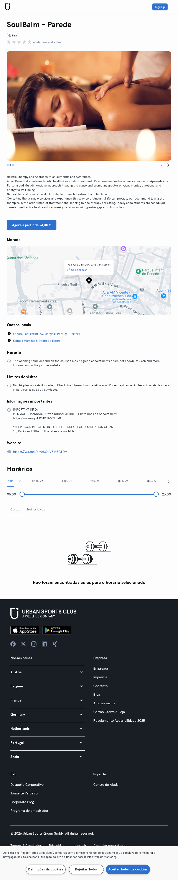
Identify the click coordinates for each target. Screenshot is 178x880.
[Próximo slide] (168, 165)
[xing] (54, 644)
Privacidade (57, 845)
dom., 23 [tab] (37, 481)
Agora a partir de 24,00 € (31, 225)
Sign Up (160, 7)
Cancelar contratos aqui (112, 845)
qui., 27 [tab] (152, 481)
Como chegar (79, 269)
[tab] (8, 165)
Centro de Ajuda (106, 784)
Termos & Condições (26, 845)
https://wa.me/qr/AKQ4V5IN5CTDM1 (40, 451)
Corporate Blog (22, 802)
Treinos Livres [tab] (36, 509)
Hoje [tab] (10, 481)
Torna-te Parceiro (24, 793)
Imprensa (100, 677)
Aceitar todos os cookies (128, 869)
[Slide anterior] (161, 165)
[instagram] (33, 644)
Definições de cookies (45, 869)
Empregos (101, 668)
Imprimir (80, 845)
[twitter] (23, 644)
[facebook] (13, 644)
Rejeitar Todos (86, 869)
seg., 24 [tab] (67, 481)
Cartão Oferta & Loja (109, 712)
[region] (89, 863)
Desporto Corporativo (27, 784)
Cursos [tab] (15, 509)
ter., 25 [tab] (95, 481)
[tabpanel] (89, 552)
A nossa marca (104, 703)
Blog (96, 694)
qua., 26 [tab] (123, 481)
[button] (47, 672)
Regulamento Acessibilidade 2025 (119, 720)
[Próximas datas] (168, 481)
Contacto (100, 686)
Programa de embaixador (29, 810)
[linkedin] (44, 644)
